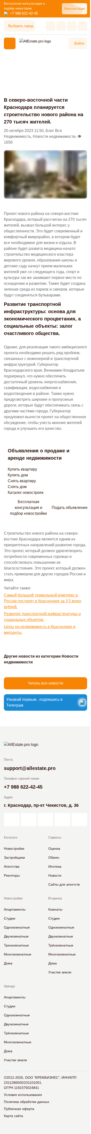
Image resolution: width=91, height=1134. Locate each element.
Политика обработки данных (26, 1102)
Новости (54, 875)
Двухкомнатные (16, 936)
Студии (9, 918)
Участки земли (59, 972)
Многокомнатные (17, 954)
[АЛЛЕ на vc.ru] (11, 819)
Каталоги (10, 837)
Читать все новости (45, 683)
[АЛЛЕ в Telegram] (79, 819)
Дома (8, 963)
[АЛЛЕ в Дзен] (28, 819)
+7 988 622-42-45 (24, 13)
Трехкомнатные (16, 945)
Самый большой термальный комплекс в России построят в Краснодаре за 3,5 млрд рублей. (42, 601)
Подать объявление (70, 508)
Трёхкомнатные (60, 945)
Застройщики (14, 857)
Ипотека (54, 866)
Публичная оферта (19, 1109)
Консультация (74, 8)
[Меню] (10, 43)
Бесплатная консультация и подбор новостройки (28, 507)
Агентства (11, 866)
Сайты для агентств (64, 884)
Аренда (9, 986)
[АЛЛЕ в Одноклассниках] (62, 819)
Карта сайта (13, 1116)
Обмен (53, 857)
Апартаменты (14, 909)
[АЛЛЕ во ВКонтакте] (45, 819)
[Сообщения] (71, 26)
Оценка (54, 848)
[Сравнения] (61, 26)
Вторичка (55, 898)
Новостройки (14, 848)
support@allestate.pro (30, 768)
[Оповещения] (82, 26)
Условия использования (23, 1095)
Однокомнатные (17, 927)
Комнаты (55, 909)
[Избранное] (50, 26)
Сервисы (54, 837)
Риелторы (12, 875)
